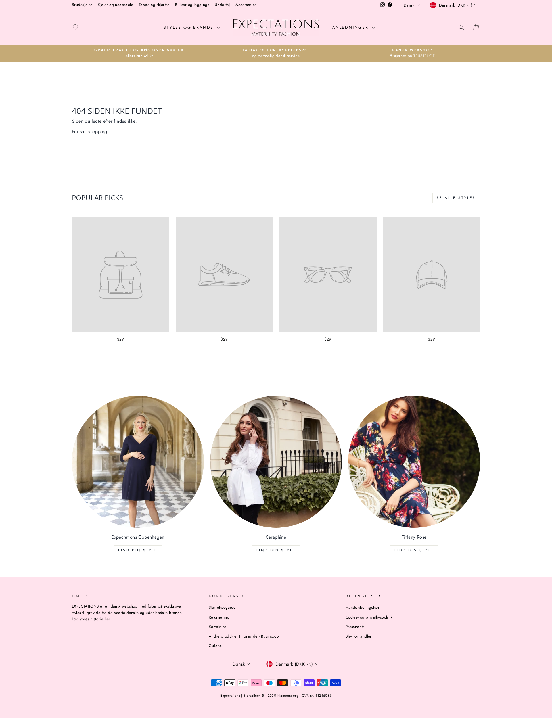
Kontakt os (217, 626)
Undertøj (222, 4)
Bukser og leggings (192, 4)
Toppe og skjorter (154, 4)
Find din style (137, 550)
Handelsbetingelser (362, 607)
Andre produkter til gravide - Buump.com (245, 636)
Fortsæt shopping (89, 131)
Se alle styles (456, 197)
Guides (215, 645)
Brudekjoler (82, 4)
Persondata (355, 626)
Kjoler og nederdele (115, 4)
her (107, 619)
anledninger (351, 27)
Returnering (219, 617)
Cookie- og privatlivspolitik (369, 617)
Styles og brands (190, 27)
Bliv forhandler (359, 636)
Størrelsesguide (222, 607)
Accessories (245, 4)
